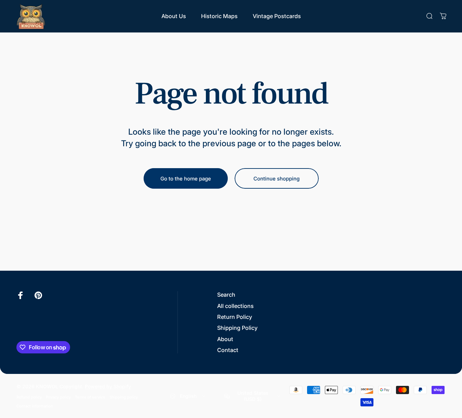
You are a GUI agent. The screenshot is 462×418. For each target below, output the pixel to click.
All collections (235, 305)
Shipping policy (123, 397)
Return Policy (234, 316)
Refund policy (29, 397)
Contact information (34, 406)
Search (226, 294)
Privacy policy (58, 397)
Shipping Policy (237, 327)
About (225, 339)
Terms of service (90, 397)
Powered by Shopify (108, 386)
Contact (227, 350)
